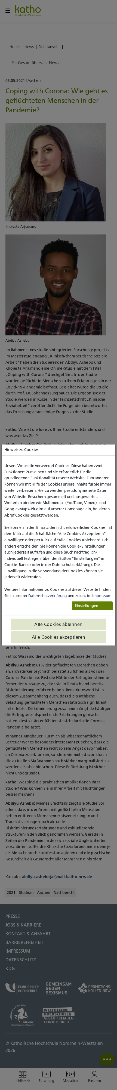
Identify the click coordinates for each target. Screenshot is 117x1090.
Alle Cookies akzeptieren (58, 637)
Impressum (101, 595)
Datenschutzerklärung (47, 595)
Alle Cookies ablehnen (58, 624)
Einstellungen (86, 605)
